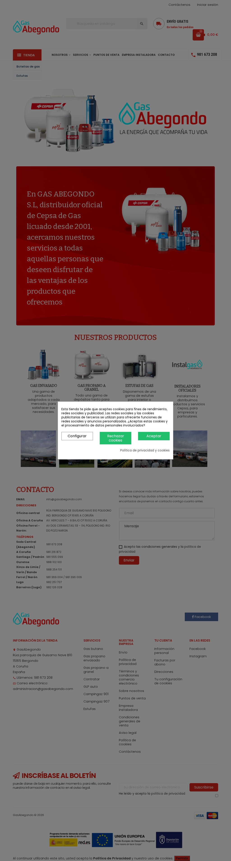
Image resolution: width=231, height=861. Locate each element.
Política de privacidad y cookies (145, 451)
